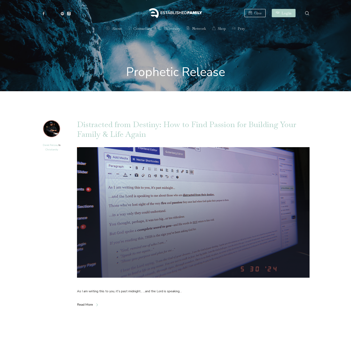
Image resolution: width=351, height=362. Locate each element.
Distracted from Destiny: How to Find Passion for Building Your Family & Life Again (186, 129)
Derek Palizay (50, 145)
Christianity (51, 149)
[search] (307, 13)
